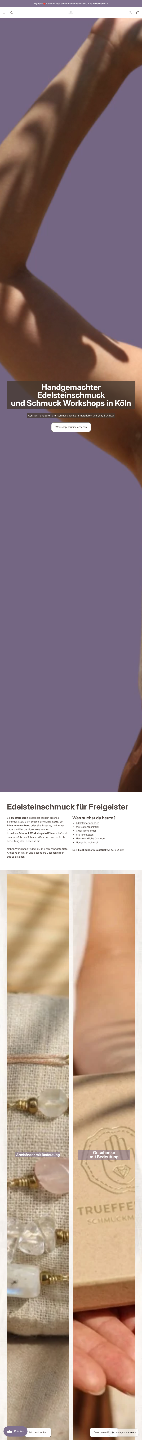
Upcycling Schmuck (87, 842)
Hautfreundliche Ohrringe (90, 838)
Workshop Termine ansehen (71, 426)
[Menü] (4, 13)
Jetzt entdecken (38, 1432)
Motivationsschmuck (87, 826)
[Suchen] (11, 12)
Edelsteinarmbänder (87, 822)
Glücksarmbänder (86, 830)
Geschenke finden (104, 1432)
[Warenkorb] (138, 12)
